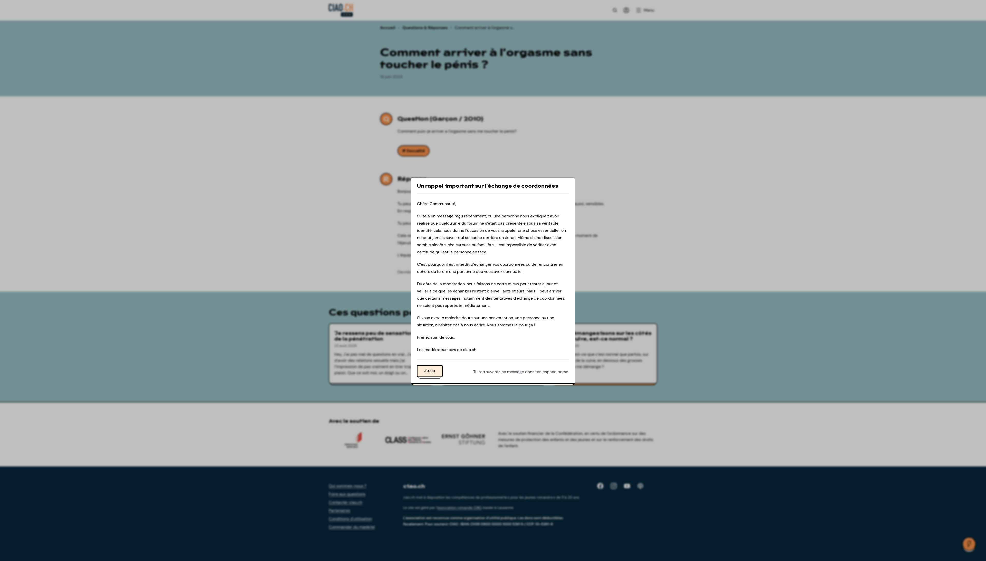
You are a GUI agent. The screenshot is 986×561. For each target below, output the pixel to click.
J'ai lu (429, 370)
